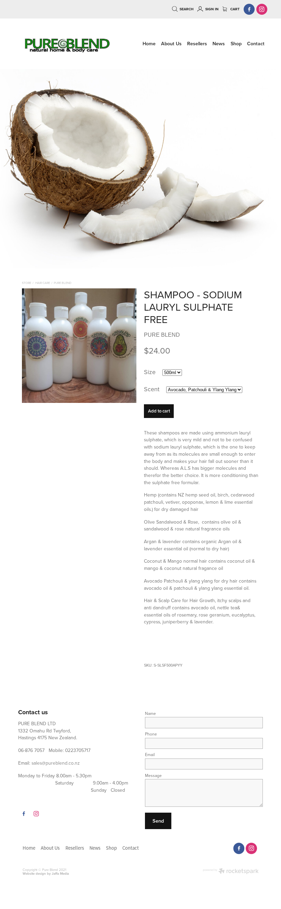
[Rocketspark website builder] (231, 871)
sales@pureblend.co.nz (56, 763)
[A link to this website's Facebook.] (249, 9)
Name (150, 713)
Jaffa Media (60, 873)
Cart (234, 9)
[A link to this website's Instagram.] (262, 9)
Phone (151, 734)
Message (153, 776)
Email (150, 755)
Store (26, 282)
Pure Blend (62, 282)
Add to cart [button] (159, 411)
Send (158, 820)
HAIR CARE (42, 282)
